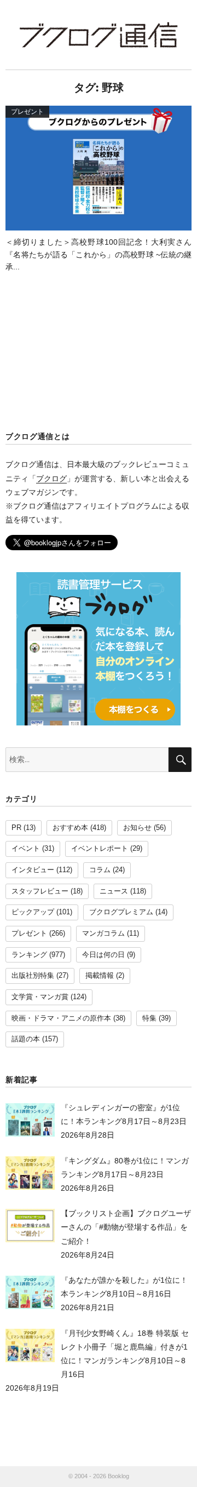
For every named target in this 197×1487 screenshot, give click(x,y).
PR (16, 828)
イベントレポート (99, 848)
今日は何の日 (103, 955)
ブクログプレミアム (121, 912)
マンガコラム (103, 933)
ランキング (29, 955)
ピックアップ (32, 912)
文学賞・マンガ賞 (39, 997)
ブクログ (51, 478)
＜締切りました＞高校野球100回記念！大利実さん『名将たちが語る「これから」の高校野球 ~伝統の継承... (98, 254)
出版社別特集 (32, 975)
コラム (100, 870)
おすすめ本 (70, 828)
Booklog (118, 1476)
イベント (25, 848)
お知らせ (137, 828)
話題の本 (25, 1039)
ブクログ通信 (98, 35)
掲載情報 (99, 975)
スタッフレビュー (39, 891)
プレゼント (29, 933)
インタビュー (32, 870)
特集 (149, 1018)
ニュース (114, 891)
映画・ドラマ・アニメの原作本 (61, 1018)
